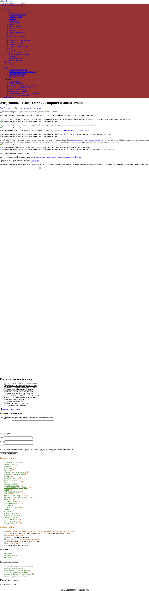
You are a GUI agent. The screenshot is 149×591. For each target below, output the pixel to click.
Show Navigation (6, 5)
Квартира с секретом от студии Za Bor (18, 390)
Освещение (13, 66)
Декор (6, 38)
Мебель (7, 62)
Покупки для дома (15, 84)
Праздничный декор (16, 76)
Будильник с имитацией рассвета (16, 537)
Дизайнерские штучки (17, 44)
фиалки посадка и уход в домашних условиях (87, 140)
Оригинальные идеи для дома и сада (22, 72)
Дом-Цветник (5, 108)
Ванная (11, 25)
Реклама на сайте (10, 556)
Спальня (12, 56)
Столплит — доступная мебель (20, 87)
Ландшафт (8, 34)
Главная (7, 9)
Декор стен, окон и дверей (18, 46)
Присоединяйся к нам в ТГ (12, 409)
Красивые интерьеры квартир (20, 13)
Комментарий (6, 434)
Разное (11, 78)
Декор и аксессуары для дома (19, 40)
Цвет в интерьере (15, 58)
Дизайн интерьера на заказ (14, 401)
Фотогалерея (9, 97)
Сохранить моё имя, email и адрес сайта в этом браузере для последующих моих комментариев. (38, 450)
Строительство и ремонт (18, 70)
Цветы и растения (15, 60)
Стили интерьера (15, 52)
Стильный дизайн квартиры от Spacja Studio (20, 397)
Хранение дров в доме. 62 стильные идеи (74, 130)
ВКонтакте (35, 161)
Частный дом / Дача (16, 28)
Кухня (11, 48)
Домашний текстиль (16, 42)
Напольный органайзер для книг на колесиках (21, 541)
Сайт (2, 445)
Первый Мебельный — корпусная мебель (24, 93)
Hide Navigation (18, 5)
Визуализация (14, 21)
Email (2, 441)
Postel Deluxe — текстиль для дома (17, 570)
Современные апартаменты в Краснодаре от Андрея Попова (58, 157)
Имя (1, 437)
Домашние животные (17, 32)
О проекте (8, 554)
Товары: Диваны (15, 82)
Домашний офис (15, 26)
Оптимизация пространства (19, 54)
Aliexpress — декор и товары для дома (23, 86)
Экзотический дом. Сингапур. (15, 405)
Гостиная (12, 19)
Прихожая (12, 50)
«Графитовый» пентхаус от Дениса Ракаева (20, 386)
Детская (12, 30)
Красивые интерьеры (12, 11)
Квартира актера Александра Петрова (18, 394)
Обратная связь (10, 557)
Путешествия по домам (17, 15)
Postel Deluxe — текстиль (18, 91)
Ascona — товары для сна (18, 89)
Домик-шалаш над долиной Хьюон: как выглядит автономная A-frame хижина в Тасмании (38, 533)
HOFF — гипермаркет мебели (20, 95)
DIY (6, 68)
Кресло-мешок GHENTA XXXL (16, 545)
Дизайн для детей (15, 17)
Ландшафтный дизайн (17, 36)
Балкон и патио (14, 23)
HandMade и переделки (17, 74)
